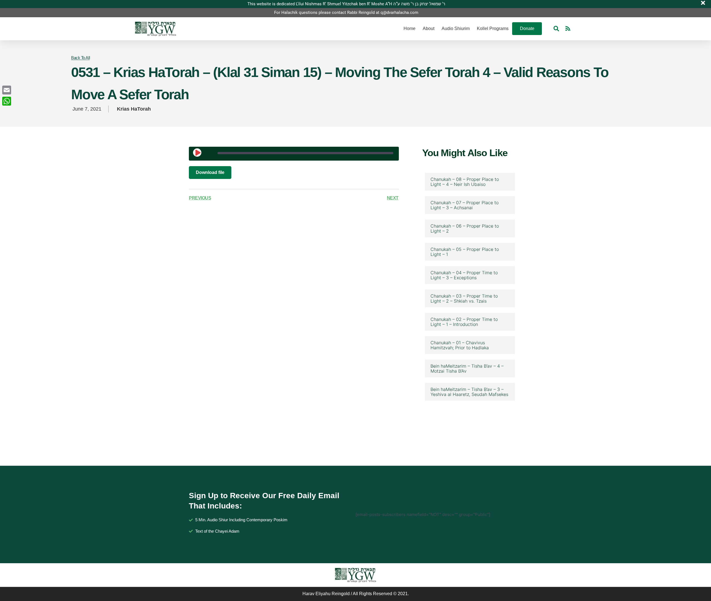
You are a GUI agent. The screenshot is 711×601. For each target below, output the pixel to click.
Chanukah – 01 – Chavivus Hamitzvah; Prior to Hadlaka (459, 345)
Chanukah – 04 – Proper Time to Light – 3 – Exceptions (464, 275)
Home (409, 28)
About (428, 28)
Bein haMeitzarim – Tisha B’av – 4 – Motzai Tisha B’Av (467, 368)
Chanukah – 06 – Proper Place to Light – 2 (464, 228)
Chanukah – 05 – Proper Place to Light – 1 (464, 252)
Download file (210, 172)
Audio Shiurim (456, 28)
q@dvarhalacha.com (399, 12)
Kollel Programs (493, 28)
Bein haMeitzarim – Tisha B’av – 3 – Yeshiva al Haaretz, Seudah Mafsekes (469, 392)
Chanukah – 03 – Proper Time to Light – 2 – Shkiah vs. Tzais (464, 298)
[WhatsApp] (6, 101)
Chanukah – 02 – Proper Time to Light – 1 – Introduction (464, 322)
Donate (527, 28)
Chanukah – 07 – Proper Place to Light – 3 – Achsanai (464, 205)
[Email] (6, 90)
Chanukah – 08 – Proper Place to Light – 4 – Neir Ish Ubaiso (464, 182)
